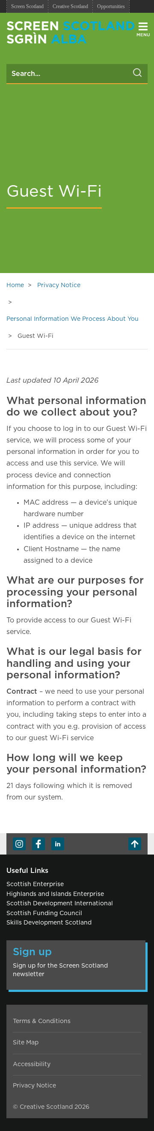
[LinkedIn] (57, 843)
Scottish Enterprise (35, 884)
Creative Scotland (70, 6)
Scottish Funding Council (44, 913)
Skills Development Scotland (49, 923)
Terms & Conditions (42, 1021)
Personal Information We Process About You (72, 319)
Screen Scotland (27, 6)
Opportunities (111, 6)
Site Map (25, 1043)
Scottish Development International (59, 904)
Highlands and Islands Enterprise (55, 894)
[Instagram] (19, 843)
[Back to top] (134, 843)
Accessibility (31, 1064)
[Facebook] (38, 843)
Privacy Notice (58, 285)
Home (15, 285)
